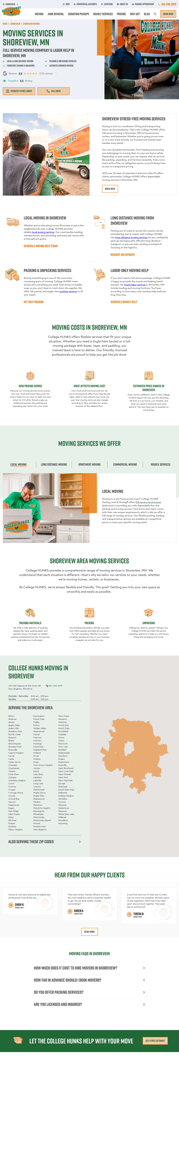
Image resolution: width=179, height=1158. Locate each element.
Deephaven (13, 805)
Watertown (63, 808)
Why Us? (135, 14)
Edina (11, 817)
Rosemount (63, 762)
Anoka (11, 722)
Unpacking (149, 623)
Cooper (12, 789)
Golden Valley (39, 728)
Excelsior (12, 826)
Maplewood (38, 798)
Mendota (37, 805)
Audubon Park (15, 731)
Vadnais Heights (66, 795)
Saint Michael (64, 774)
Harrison (37, 740)
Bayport (12, 737)
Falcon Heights (15, 829)
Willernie (62, 817)
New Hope (63, 716)
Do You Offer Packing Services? (58, 992)
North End (63, 725)
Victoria (62, 802)
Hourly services (160, 464)
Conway (12, 786)
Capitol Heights (15, 752)
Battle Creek (14, 734)
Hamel (36, 734)
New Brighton (40, 829)
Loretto (37, 786)
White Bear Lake (66, 814)
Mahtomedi (38, 789)
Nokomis (62, 722)
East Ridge (13, 811)
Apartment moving (89, 464)
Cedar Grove (14, 762)
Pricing (121, 14)
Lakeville (37, 780)
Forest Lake (38, 719)
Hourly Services (103, 14)
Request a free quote (21, 91)
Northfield (63, 731)
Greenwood (38, 731)
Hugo (36, 762)
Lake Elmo (38, 774)
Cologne (12, 777)
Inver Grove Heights (43, 765)
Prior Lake (63, 746)
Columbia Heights (16, 780)
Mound (36, 823)
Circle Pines (13, 774)
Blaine (11, 740)
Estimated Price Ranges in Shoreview (148, 388)
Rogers (61, 759)
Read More (89, 932)
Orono (61, 737)
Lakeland (37, 777)
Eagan (11, 808)
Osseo (61, 740)
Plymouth (63, 743)
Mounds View (39, 826)
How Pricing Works (30, 386)
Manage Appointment (144, 4)
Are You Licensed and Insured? (58, 1004)
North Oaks (64, 728)
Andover (12, 719)
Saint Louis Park (65, 771)
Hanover (37, 737)
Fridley (36, 722)
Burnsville (12, 749)
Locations (108, 4)
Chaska (11, 771)
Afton (11, 716)
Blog (147, 14)
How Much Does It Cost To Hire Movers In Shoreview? (75, 968)
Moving (39, 14)
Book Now (168, 14)
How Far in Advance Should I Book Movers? (67, 980)
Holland (37, 752)
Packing (89, 623)
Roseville (62, 765)
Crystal (11, 795)
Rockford (62, 756)
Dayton (12, 802)
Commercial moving (125, 464)
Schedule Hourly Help (124, 302)
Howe (36, 756)
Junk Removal (56, 14)
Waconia (62, 805)
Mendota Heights (41, 808)
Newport (62, 719)
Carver (11, 756)
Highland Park (40, 749)
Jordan (36, 768)
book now (110, 189)
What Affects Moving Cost (89, 386)
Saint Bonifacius (66, 768)
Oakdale (62, 734)
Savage (61, 783)
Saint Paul (63, 777)
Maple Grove (39, 792)
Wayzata (62, 811)
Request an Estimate (123, 255)
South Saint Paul (66, 789)
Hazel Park (38, 746)
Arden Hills (13, 728)
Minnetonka (38, 817)
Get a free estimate (155, 1041)
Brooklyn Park (15, 746)
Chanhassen (13, 768)
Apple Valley (14, 725)
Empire (11, 823)
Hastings (37, 743)
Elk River (12, 820)
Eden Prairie (14, 814)
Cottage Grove (15, 792)
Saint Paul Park (65, 780)
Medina (36, 802)
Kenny (36, 771)
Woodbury (63, 820)
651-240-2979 (169, 4)
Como (11, 783)
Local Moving (18, 464)
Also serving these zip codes (31, 841)
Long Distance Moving (54, 464)
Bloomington (14, 743)
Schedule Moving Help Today (41, 246)
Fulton (36, 725)
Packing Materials (30, 623)
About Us (124, 4)
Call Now (56, 91)
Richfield (62, 749)
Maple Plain (38, 795)
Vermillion (62, 798)
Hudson (37, 759)
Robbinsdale (64, 752)
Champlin (12, 765)
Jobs (68, 4)
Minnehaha (38, 814)
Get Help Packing (34, 302)
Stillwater (62, 792)
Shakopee (63, 786)
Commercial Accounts (87, 4)
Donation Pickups (78, 14)
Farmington (38, 716)
